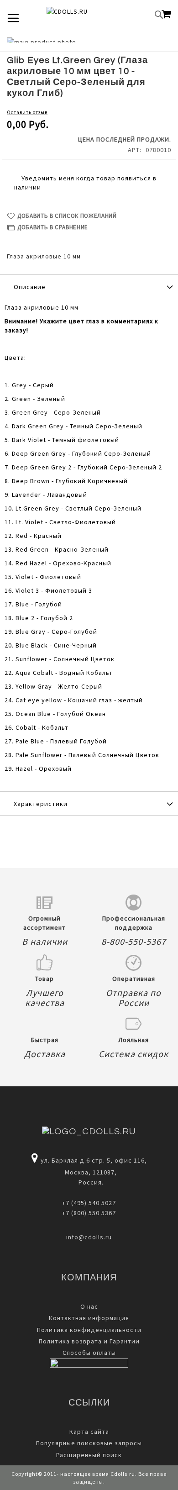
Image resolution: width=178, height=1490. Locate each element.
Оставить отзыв (27, 112)
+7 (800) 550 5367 (89, 1213)
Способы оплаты (89, 1352)
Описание (30, 287)
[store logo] (82, 14)
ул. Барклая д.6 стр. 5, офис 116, (94, 1160)
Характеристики (41, 804)
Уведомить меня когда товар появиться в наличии (85, 182)
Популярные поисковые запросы (89, 1443)
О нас (89, 1306)
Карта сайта (89, 1431)
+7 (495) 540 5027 (89, 1203)
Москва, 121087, (89, 1172)
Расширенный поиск (89, 1455)
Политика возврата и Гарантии (89, 1341)
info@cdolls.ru (89, 1237)
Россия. (89, 1182)
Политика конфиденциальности (89, 1330)
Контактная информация (89, 1318)
